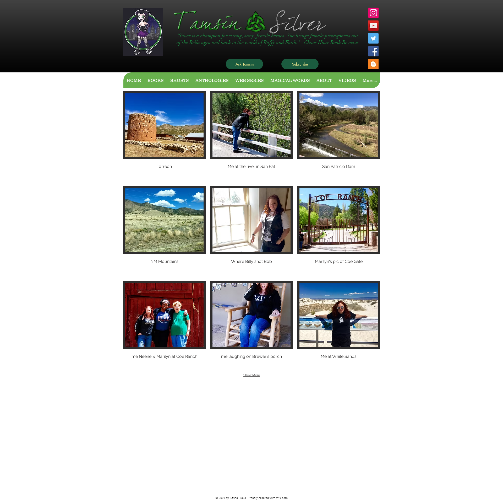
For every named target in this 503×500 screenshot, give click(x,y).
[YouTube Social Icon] (373, 25)
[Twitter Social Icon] (373, 38)
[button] (164, 136)
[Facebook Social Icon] (373, 51)
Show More (251, 375)
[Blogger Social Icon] (373, 64)
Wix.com (282, 498)
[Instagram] (373, 13)
